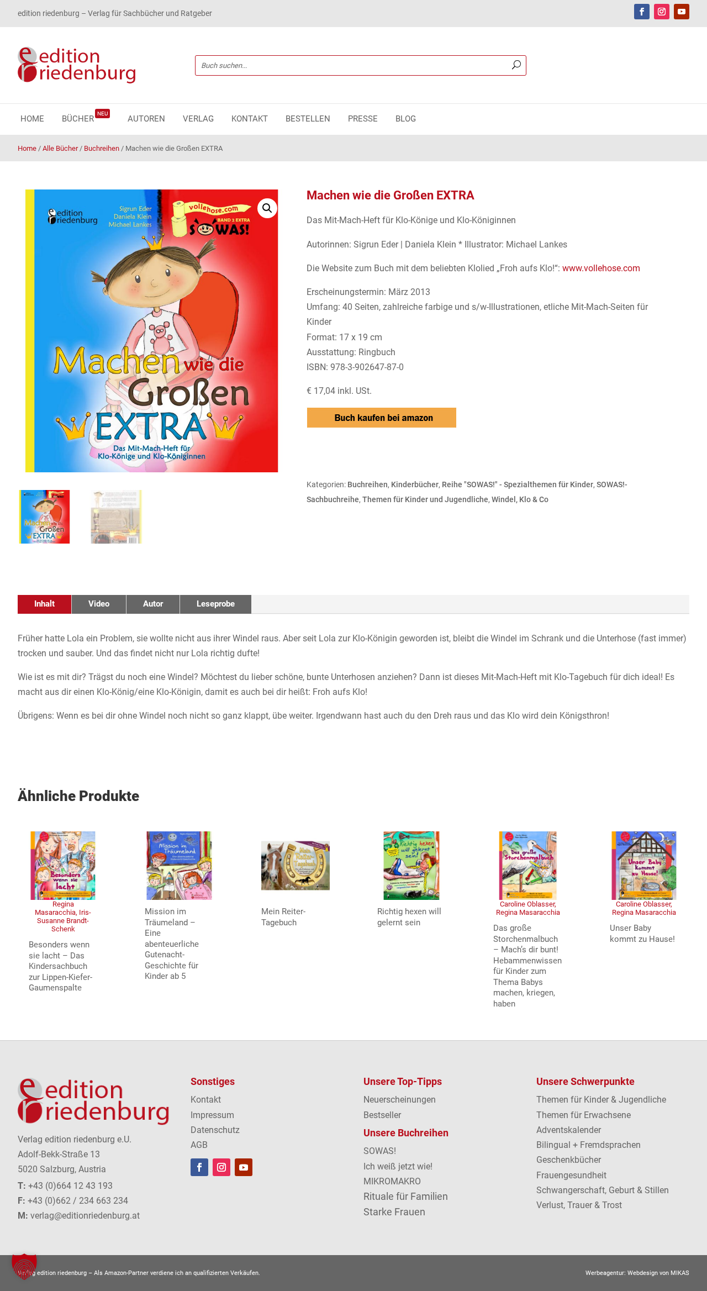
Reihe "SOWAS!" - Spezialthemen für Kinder (517, 484)
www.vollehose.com (601, 268)
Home (32, 119)
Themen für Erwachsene (583, 1115)
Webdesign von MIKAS (658, 1273)
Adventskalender (568, 1130)
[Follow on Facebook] (642, 11)
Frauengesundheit (571, 1175)
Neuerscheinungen (399, 1099)
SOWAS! (379, 1151)
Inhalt (44, 604)
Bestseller (382, 1115)
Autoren (146, 119)
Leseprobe (216, 604)
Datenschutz (215, 1130)
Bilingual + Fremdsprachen (588, 1145)
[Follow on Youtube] (681, 11)
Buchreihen (101, 148)
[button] (267, 208)
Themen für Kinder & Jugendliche (601, 1099)
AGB (199, 1145)
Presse (363, 119)
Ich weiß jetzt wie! (397, 1166)
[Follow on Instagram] (661, 11)
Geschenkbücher (568, 1160)
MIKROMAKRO (392, 1181)
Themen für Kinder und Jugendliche (425, 499)
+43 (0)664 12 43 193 (70, 1186)
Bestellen (308, 119)
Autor (153, 604)
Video (98, 604)
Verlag (198, 119)
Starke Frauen (394, 1212)
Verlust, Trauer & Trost (579, 1205)
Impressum (212, 1115)
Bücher (85, 119)
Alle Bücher (60, 148)
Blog (405, 119)
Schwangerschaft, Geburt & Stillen (602, 1190)
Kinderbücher (415, 484)
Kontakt (249, 119)
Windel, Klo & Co (520, 499)
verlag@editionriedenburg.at (85, 1215)
